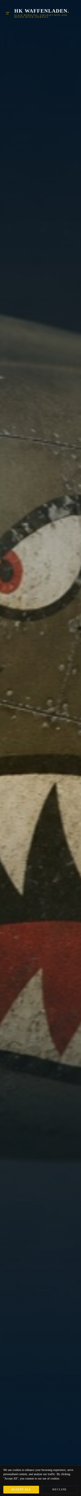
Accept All (21, 1489)
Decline (59, 1489)
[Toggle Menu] (7, 13)
